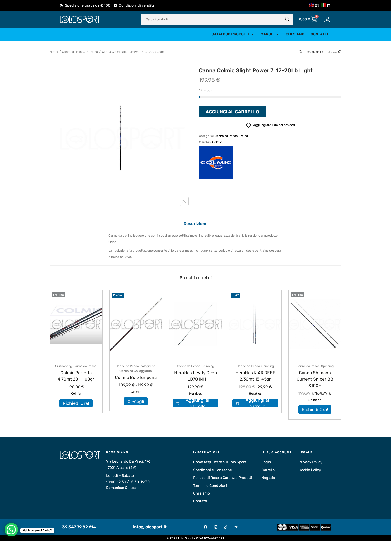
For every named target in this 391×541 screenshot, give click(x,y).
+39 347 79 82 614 (78, 526)
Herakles (195, 393)
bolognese (147, 366)
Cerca (287, 19)
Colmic (217, 142)
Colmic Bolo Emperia (136, 377)
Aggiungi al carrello (232, 111)
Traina (93, 52)
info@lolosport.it (150, 526)
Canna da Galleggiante (135, 371)
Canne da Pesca (73, 52)
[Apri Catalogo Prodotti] (252, 34)
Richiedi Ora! (76, 403)
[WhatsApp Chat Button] (11, 529)
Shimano (314, 400)
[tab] (196, 224)
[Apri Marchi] (277, 34)
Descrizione (196, 223)
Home (54, 52)
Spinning (208, 366)
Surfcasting (63, 366)
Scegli (137, 401)
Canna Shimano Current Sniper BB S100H (315, 379)
